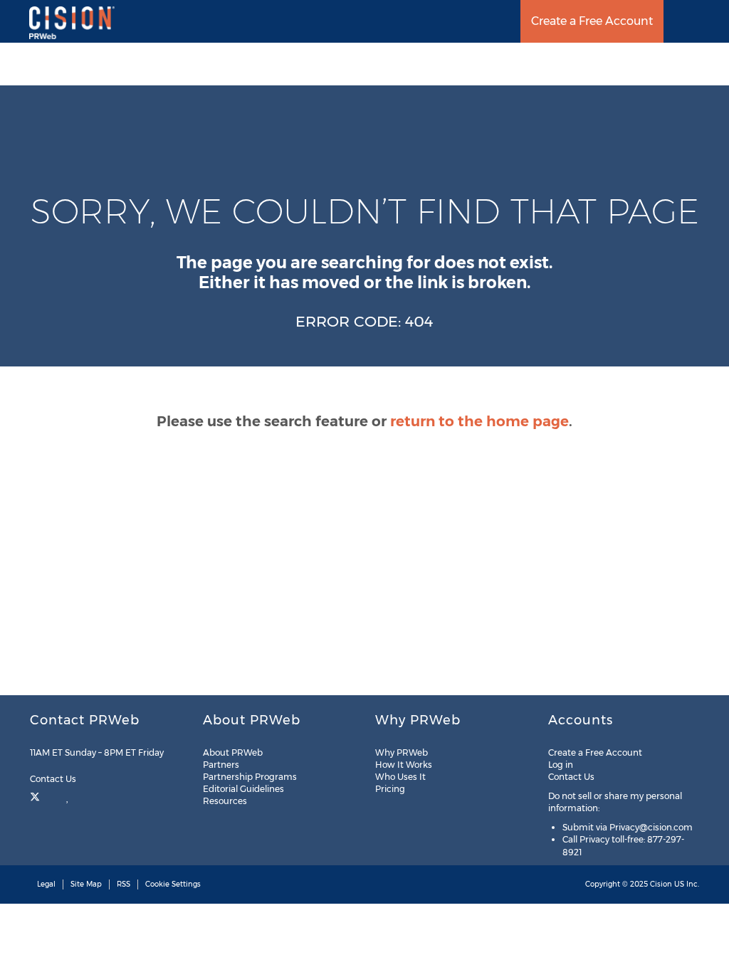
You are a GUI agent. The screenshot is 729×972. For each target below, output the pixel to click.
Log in (560, 764)
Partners (221, 764)
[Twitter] (36, 795)
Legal (46, 884)
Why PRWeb (401, 752)
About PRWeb (233, 752)
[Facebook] (53, 795)
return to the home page (479, 421)
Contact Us (54, 778)
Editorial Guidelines (243, 788)
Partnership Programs (250, 776)
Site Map (86, 884)
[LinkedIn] (68, 795)
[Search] (712, 21)
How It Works (403, 764)
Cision (661, 884)
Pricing (390, 788)
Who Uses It (400, 776)
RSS (123, 884)
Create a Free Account (592, 21)
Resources (225, 801)
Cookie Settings (173, 884)
